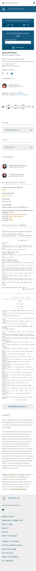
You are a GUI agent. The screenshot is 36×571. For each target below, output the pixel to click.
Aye (12, 25)
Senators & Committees (12, 520)
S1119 (10, 218)
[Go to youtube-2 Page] (3, 510)
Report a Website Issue (12, 545)
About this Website (10, 557)
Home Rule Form (9, 549)
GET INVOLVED (7, 561)
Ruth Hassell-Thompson (18, 166)
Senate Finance (7, 196)
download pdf (29, 289)
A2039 (20, 214)
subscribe (20, 47)
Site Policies (7, 553)
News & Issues (8, 516)
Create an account (9, 475)
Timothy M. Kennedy (16, 175)
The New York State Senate (11, 3)
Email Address (11, 40)
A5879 (16, 216)
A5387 (15, 214)
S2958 (11, 216)
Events (5, 532)
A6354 (20, 216)
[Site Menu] (34, 3)
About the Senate (9, 536)
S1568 (11, 220)
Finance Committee (22, 94)
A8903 (25, 214)
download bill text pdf (11, 66)
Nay (28, 25)
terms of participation (18, 489)
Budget (5, 528)
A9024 (4, 190)
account (22, 475)
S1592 (11, 214)
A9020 (12, 212)
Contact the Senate (10, 541)
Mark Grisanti (14, 85)
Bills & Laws (7, 524)
